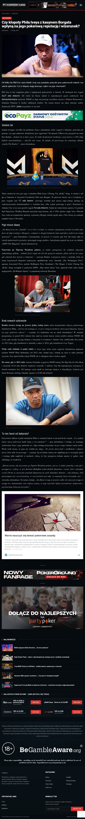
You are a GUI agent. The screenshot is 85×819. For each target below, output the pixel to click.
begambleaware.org (44, 762)
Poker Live (48, 787)
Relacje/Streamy (70, 780)
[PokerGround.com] (14, 5)
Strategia (68, 784)
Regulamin (5, 808)
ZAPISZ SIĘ (77, 809)
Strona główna (6, 13)
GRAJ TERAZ (36, 702)
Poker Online (49, 784)
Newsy (47, 777)
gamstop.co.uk (60, 762)
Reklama (4, 805)
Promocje (48, 780)
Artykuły (68, 777)
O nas (3, 801)
